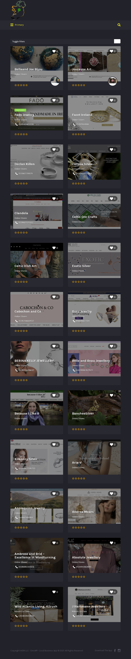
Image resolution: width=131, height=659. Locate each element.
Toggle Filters (18, 41)
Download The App (103, 650)
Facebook (115, 650)
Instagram (119, 650)
